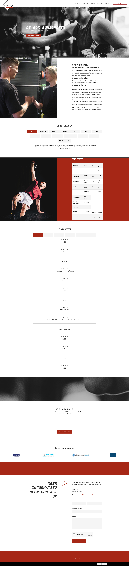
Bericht (74, 516)
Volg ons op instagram (64, 431)
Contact (107, 3)
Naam (74, 500)
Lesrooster (100, 3)
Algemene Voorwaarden (67, 558)
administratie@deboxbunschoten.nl (84, 495)
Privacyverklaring (76, 558)
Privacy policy (104, 563)
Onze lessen (86, 3)
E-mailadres (91, 500)
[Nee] (127, 564)
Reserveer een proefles (120, 3)
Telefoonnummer (77, 508)
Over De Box (77, 3)
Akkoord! (99, 563)
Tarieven (93, 3)
